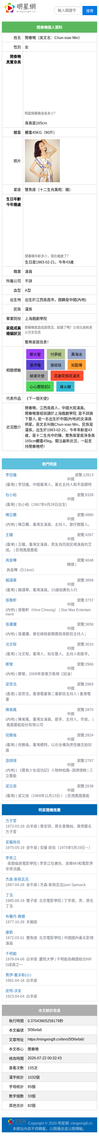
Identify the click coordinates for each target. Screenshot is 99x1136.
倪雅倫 (11, 735)
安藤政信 (13, 842)
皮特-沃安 (13, 991)
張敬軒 (11, 600)
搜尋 (89, 11)
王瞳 (9, 535)
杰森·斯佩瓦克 (17, 879)
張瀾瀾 (11, 624)
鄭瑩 (9, 664)
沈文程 (11, 644)
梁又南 (11, 786)
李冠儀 (11, 475)
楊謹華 (11, 580)
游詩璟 (11, 761)
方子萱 (11, 821)
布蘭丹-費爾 (15, 916)
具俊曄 (11, 560)
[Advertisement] (60, 82)
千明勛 (11, 954)
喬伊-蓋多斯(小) (18, 975)
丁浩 (9, 895)
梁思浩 (11, 684)
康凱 (9, 932)
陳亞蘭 (11, 515)
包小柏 (11, 495)
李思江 (11, 858)
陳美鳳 (11, 710)
